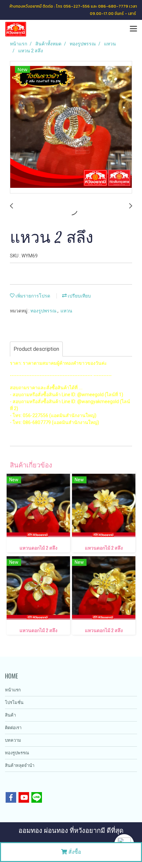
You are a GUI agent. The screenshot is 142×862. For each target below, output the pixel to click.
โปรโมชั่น (14, 702)
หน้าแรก (13, 689)
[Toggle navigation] (133, 29)
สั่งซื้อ (74, 852)
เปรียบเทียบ (79, 295)
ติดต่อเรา (13, 727)
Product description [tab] (36, 349)
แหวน (66, 310)
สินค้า (10, 715)
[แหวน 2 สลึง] (71, 127)
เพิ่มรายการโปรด (32, 295)
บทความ (13, 740)
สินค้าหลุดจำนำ (19, 765)
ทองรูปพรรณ (43, 310)
